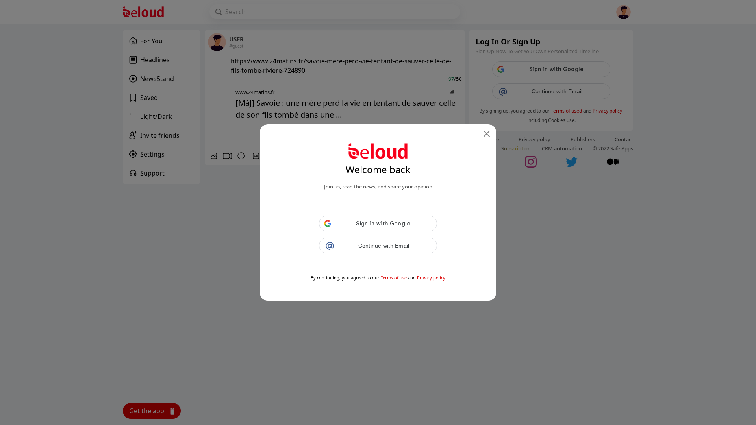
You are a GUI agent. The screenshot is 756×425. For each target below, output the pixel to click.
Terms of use (394, 278)
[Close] (486, 134)
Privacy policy (431, 278)
